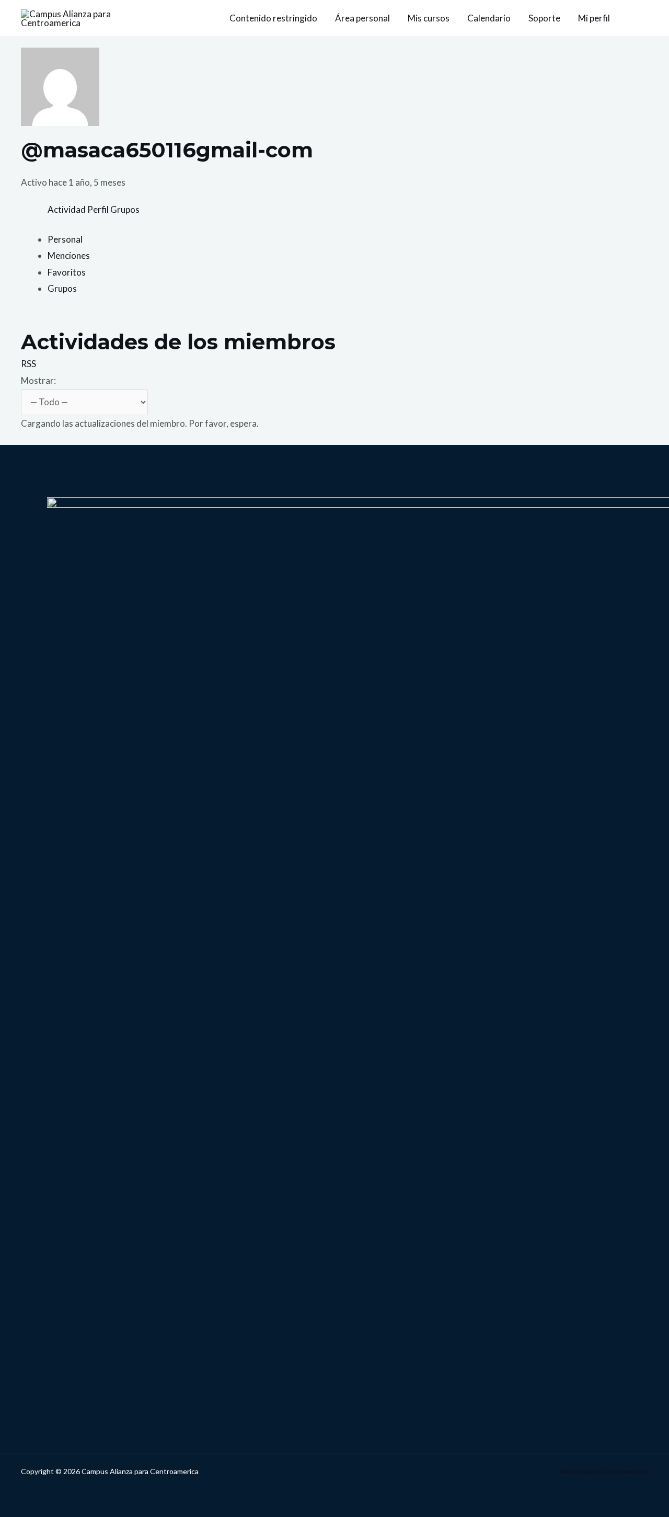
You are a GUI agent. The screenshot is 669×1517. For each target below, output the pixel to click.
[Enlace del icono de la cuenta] (643, 18)
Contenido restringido (273, 18)
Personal (65, 239)
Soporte (544, 18)
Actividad (67, 209)
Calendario (489, 18)
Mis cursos (428, 18)
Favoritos (67, 272)
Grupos (125, 209)
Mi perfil (594, 18)
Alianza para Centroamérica (603, 1471)
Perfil (98, 209)
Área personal (362, 18)
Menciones (69, 255)
